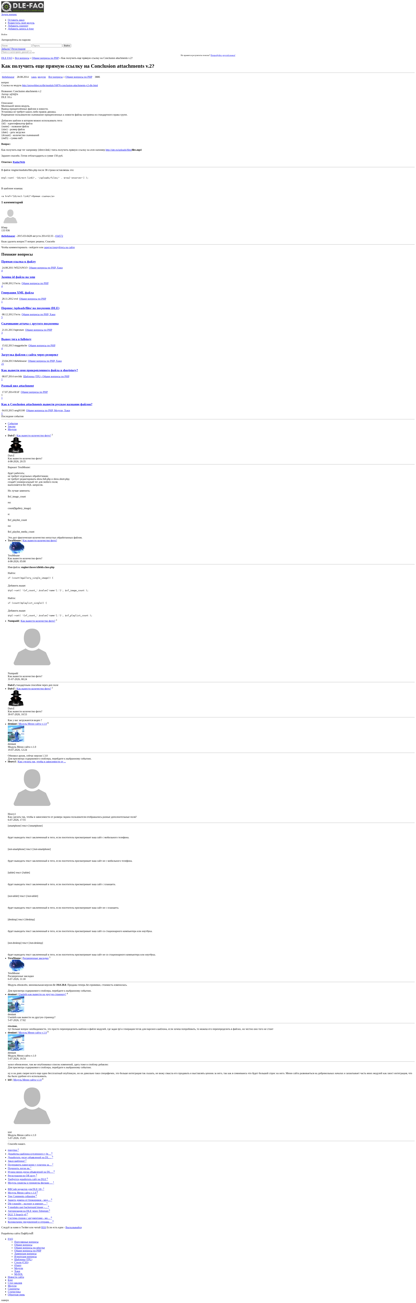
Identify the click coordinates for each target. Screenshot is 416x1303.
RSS (43, 1227)
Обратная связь (16, 1294)
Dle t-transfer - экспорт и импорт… (28, 1203)
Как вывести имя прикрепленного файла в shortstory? (39, 370)
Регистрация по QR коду (22, 1175)
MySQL (18, 1274)
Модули (12, 429)
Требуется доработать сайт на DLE (28, 1179)
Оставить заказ (16, 20)
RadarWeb (19, 162)
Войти (67, 45)
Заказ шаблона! (17, 1161)
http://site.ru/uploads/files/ (119, 149)
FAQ (10, 1239)
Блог (10, 1280)
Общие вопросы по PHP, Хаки (46, 267)
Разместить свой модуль (21, 22)
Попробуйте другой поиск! (223, 55)
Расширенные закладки (36, 958)
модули (42, 77)
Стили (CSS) (21, 1262)
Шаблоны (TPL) (23, 1259)
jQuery (17, 1265)
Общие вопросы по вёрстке (29, 1247)
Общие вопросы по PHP (45, 58)
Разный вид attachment (17, 385)
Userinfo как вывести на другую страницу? (42, 994)
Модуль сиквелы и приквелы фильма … (31, 1182)
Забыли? (6, 48)
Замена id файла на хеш (18, 277)
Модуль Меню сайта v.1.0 (33, 724)
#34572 (59, 236)
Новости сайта (16, 1277)
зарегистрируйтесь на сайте (59, 247)
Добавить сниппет (18, 25)
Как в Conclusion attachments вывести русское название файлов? (46, 404)
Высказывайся (73, 1227)
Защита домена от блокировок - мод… (30, 1200)
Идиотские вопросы (25, 1256)
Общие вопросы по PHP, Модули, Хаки (48, 410)
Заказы (11, 426)
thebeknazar (8, 77)
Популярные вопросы (26, 1241)
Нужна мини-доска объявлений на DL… (31, 1172)
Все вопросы (22, 58)
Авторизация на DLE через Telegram (29, 1211)
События (13, 423)
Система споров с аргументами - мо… (30, 1218)
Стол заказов (15, 1283)
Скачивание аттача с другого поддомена (30, 323)
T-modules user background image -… (28, 1207)
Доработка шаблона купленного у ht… (30, 1153)
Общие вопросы (23, 1244)
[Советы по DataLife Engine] (22, 11)
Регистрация (18, 48)
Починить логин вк (19, 1168)
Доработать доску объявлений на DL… (30, 1157)
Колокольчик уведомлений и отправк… (31, 1221)
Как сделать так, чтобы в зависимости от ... (42, 761)
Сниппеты (14, 1288)
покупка (13, 1150)
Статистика (14, 1291)
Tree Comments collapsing (22, 1196)
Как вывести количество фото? (34, 435)
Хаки (17, 1271)
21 (2, 363)
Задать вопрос (9, 14)
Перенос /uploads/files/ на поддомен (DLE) (30, 308)
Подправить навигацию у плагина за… (30, 1164)
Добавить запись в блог (21, 28)
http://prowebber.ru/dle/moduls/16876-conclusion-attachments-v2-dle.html (60, 85)
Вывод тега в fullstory (16, 339)
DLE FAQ (6, 58)
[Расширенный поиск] (33, 52)
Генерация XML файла (17, 292)
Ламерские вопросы (25, 1253)
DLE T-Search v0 (18, 1214)
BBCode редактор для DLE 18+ (26, 1189)
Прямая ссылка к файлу (18, 261)
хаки (33, 77)
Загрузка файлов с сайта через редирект (29, 354)
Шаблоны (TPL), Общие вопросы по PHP (46, 376)
